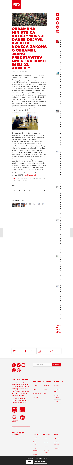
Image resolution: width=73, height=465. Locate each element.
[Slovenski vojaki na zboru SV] (29, 19)
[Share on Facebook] (14, 190)
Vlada (26, 71)
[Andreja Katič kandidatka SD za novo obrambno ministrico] (27, 205)
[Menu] (58, 4)
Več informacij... (40, 461)
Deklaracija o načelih (16, 426)
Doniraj (56, 401)
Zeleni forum (35, 455)
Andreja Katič (19, 178)
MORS (39, 178)
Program (35, 397)
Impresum (57, 438)
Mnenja (46, 442)
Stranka (35, 385)
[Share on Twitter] (19, 190)
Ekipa (45, 389)
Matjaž (45, 393)
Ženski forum (35, 443)
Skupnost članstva (56, 396)
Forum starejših (35, 449)
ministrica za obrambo (30, 178)
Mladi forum (36, 438)
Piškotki (56, 448)
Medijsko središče (46, 451)
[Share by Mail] (44, 190)
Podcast (46, 446)
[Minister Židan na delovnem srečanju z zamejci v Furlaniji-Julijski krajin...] (71, 232)
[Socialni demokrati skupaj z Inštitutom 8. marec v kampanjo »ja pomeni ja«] (40, 205)
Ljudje (34, 389)
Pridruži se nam (57, 390)
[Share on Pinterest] (29, 190)
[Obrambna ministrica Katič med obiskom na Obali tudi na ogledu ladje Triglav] (31, 205)
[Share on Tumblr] (39, 190)
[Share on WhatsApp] (24, 190)
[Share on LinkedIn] (34, 190)
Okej (29, 461)
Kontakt (56, 385)
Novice (22, 71)
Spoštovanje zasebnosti (57, 443)
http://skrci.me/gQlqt (31, 175)
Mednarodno (36, 393)
